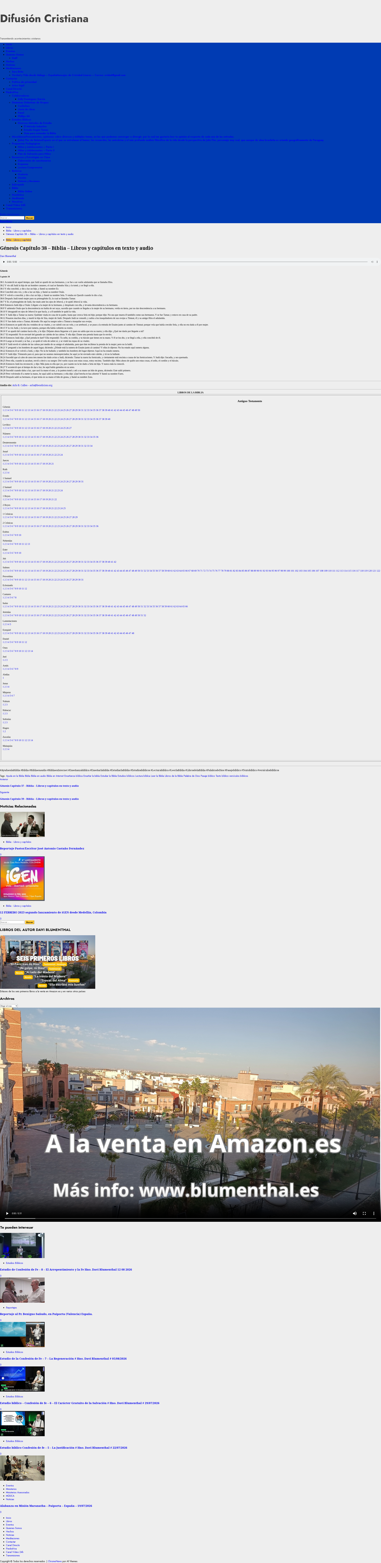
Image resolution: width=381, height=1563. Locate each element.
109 (326, 570)
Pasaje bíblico (208, 776)
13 (29, 410)
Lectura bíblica (142, 776)
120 (370, 570)
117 (358, 570)
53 (148, 570)
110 (330, 570)
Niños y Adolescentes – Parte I (36, 147)
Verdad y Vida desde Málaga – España (68, 75)
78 (222, 570)
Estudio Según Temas (36, 130)
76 (216, 570)
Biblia (15, 188)
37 (100, 410)
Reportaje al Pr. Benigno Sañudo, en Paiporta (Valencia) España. (46, 1314)
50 (139, 410)
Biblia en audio (38, 776)
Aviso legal (18, 85)
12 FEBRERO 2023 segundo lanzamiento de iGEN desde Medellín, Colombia (53, 912)
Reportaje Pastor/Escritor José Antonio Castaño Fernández (42, 848)
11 (23, 410)
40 (109, 410)
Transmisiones (14, 208)
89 (255, 570)
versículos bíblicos (238, 776)
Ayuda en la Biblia (15, 776)
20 (49, 410)
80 (228, 570)
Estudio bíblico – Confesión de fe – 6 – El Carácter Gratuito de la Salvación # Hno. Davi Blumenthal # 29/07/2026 (79, 1403)
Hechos (10, 61)
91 (261, 570)
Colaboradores (20, 95)
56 (157, 570)
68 (192, 570)
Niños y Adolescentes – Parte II (36, 150)
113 (341, 570)
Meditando (18, 198)
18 (43, 410)
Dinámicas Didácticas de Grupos (30, 102)
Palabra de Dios (192, 776)
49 (136, 410)
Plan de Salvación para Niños (34, 154)
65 (183, 570)
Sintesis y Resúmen (29, 181)
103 (301, 570)
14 (32, 410)
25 (64, 410)
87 (249, 570)
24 (61, 410)
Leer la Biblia (157, 776)
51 (142, 570)
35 (94, 410)
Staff (14, 58)
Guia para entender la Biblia (40, 133)
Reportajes (11, 1307)
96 (276, 570)
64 (180, 570)
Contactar (11, 78)
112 (337, 570)
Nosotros (17, 201)
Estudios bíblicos (126, 776)
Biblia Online (25, 191)
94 (270, 570)
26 (67, 410)
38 (103, 410)
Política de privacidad (24, 82)
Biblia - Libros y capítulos (18, 240)
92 (264, 570)
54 (151, 570)
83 (237, 570)
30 (79, 410)
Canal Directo (14, 89)
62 (174, 570)
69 (195, 570)
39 (106, 410)
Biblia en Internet (55, 776)
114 (346, 570)
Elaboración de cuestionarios (34, 160)
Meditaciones (13, 68)
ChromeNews (55, 1561)
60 (168, 570)
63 (177, 570)
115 (350, 570)
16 (37, 410)
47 (130, 410)
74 (210, 570)
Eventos (10, 51)
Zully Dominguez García (31, 99)
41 (112, 410)
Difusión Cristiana (44, 18)
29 (76, 410)
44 (121, 410)
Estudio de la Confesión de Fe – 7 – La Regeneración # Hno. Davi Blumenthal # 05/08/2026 (63, 1358)
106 (313, 570)
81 (231, 570)
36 (97, 410)
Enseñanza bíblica (73, 776)
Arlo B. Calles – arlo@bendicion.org (32, 385)
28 (73, 410)
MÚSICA (10, 1496)
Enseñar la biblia (91, 776)
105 (309, 570)
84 (240, 570)
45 (124, 410)
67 (189, 570)
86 (246, 570)
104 (305, 570)
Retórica (16, 171)
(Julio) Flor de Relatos (171, 140)
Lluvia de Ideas (26, 109)
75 (213, 570)
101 (292, 570)
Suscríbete (6, 221)
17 (40, 410)
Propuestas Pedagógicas (26, 143)
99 (285, 570)
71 (201, 570)
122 (378, 570)
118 (362, 570)
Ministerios (11, 1489)
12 (26, 410)
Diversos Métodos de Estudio (35, 123)
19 (46, 410)
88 (252, 570)
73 (207, 570)
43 (118, 410)
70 (198, 570)
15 (34, 410)
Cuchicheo (24, 106)
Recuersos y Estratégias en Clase (31, 157)
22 (55, 410)
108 (321, 570)
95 (273, 570)
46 (127, 410)
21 (52, 410)
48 (133, 410)
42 (115, 410)
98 (282, 570)
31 (82, 410)
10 (20, 410)
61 (171, 570)
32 (85, 410)
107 (317, 570)
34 (91, 410)
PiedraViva (12, 92)
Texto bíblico (222, 776)
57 (160, 570)
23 (58, 410)
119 (366, 570)
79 (225, 570)
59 (165, 570)
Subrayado (18, 184)
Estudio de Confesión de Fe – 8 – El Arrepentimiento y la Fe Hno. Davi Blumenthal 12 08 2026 (66, 1269)
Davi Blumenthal (8, 256)
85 (243, 570)
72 (204, 570)
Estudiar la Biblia (108, 776)
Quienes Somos (15, 54)
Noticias (10, 65)
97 (279, 570)
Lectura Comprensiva (30, 167)
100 (288, 570)
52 (145, 570)
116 (354, 570)
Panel (21, 112)
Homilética (18, 195)
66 (186, 570)
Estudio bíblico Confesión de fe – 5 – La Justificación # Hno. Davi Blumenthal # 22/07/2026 (63, 1447)
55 (154, 570)
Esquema (23, 164)
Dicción (22, 177)
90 (258, 570)
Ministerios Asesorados (17, 1492)
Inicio (9, 44)
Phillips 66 (24, 116)
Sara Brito (17, 71)
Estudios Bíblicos (21, 119)
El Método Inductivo (35, 126)
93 (267, 570)
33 (88, 410)
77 (219, 570)
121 (374, 570)
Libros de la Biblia (174, 776)
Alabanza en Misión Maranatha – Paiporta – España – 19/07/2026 (46, 1506)
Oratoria (23, 174)
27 (70, 410)
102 (296, 570)
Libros (9, 48)
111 (333, 570)
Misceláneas (123, 136)
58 (162, 570)
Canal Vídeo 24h (15, 205)
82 (234, 570)
